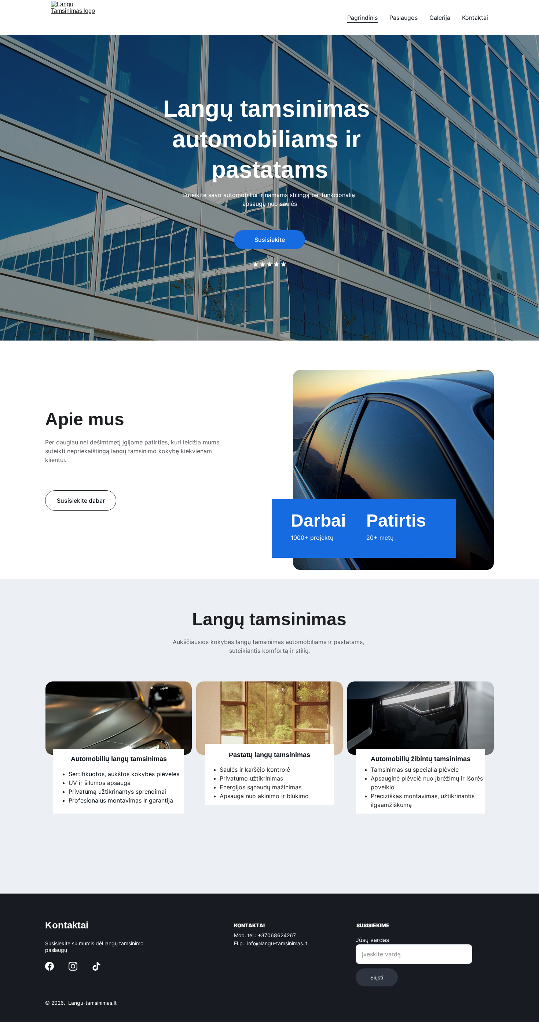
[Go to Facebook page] (49, 966)
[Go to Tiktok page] (96, 966)
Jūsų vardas (372, 939)
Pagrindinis (362, 17)
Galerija (439, 17)
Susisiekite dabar (81, 500)
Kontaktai (475, 17)
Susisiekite (269, 239)
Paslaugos (403, 17)
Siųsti (376, 977)
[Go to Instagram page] (73, 966)
